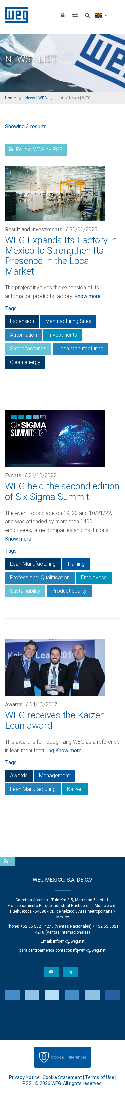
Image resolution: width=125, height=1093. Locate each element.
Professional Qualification (40, 577)
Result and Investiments (33, 229)
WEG (14, 15)
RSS (27, 1083)
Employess (94, 577)
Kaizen (75, 789)
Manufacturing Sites (68, 321)
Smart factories (28, 348)
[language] (101, 15)
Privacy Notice (24, 1077)
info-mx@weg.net (69, 941)
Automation (23, 335)
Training (76, 564)
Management (54, 775)
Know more (87, 296)
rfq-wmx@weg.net (89, 950)
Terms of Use (99, 1077)
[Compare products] (75, 15)
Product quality (69, 591)
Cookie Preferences (68, 1057)
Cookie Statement (62, 1077)
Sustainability (25, 591)
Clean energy (25, 362)
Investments (62, 335)
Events (13, 475)
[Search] (87, 15)
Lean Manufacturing (80, 348)
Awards (13, 704)
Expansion (22, 321)
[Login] (63, 15)
